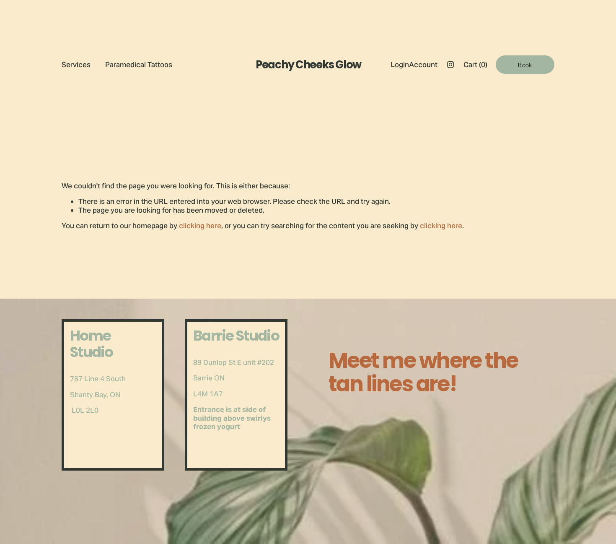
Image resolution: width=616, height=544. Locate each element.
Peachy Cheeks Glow (308, 64)
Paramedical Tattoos (138, 64)
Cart (475, 64)
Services (76, 64)
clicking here (200, 225)
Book (525, 64)
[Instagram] (450, 64)
